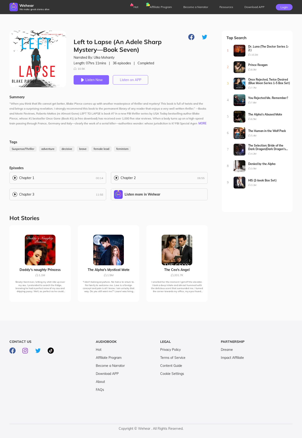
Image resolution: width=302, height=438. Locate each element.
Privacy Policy (170, 350)
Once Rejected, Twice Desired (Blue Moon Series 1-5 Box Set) (269, 81)
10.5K (81, 68)
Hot (136, 7)
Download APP (107, 374)
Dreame (227, 350)
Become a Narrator (195, 7)
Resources (226, 7)
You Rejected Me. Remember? (268, 98)
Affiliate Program (161, 7)
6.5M (253, 119)
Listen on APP (130, 80)
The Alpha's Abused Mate (265, 114)
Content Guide (171, 366)
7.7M (253, 87)
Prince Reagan (258, 65)
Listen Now (94, 80)
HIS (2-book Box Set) (262, 180)
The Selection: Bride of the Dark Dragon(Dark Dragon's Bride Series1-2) (267, 147)
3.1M (253, 185)
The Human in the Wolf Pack (267, 131)
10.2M (254, 54)
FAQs (100, 390)
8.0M (253, 69)
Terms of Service (172, 358)
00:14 (99, 178)
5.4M (253, 135)
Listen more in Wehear (142, 194)
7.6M (253, 102)
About (100, 382)
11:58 (99, 194)
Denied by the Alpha (261, 164)
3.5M (253, 168)
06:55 (201, 178)
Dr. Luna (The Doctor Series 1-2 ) (268, 48)
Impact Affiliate (232, 358)
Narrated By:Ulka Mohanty (94, 57)
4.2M (253, 153)
